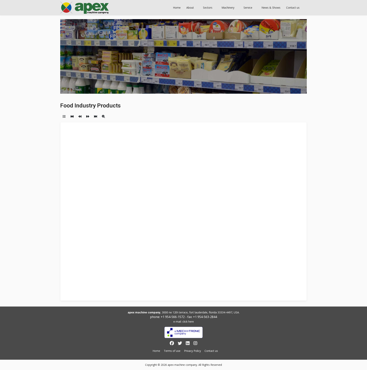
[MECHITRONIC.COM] (183, 332)
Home (177, 7)
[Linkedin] (188, 344)
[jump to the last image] (96, 116)
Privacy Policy (192, 351)
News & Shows (270, 7)
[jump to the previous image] (80, 116)
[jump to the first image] (72, 116)
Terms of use (172, 351)
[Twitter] (180, 344)
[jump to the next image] (88, 116)
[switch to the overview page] (64, 116)
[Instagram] (195, 344)
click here (188, 321)
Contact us (211, 351)
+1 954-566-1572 (173, 317)
